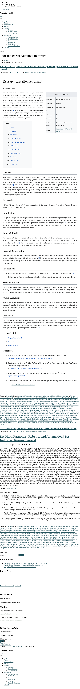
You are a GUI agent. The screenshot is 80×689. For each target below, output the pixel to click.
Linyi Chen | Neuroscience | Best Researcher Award (20, 567)
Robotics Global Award (35, 542)
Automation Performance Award (42, 533)
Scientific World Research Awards (35, 72)
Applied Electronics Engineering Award (24, 398)
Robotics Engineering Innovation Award (12, 419)
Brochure (11, 30)
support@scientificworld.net (8, 614)
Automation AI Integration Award (15, 528)
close (1, 16)
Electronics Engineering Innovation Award (13, 405)
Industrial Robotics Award (27, 537)
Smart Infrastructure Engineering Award (50, 421)
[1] (13, 110)
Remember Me (7, 639)
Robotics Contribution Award (14, 540)
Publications (13, 146)
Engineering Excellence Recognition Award (43, 408)
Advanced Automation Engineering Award (31, 396)
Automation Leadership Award (21, 533)
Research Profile (15, 138)
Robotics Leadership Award (64, 544)
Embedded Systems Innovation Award (12, 406)
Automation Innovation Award (50, 532)
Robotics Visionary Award (21, 548)
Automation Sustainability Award (21, 535)
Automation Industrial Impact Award (11, 532)
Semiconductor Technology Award (64, 419)
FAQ (9, 40)
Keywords (12, 131)
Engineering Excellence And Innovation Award (14, 408)
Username (6, 631)
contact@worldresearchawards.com (11, 620)
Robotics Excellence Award (51, 540)
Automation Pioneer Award (60, 533)
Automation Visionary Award (69, 535)
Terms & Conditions (14, 46)
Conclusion (13, 157)
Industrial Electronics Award (32, 414)
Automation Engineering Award (15, 530)
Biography (9, 396)
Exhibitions (11, 44)
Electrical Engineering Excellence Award (46, 401)
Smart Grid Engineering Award (27, 421)
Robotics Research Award (37, 546)
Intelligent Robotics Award (44, 537)
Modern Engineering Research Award (11, 417)
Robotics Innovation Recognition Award (42, 544)
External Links (14, 160)
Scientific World (5, 9)
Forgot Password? (5, 645)
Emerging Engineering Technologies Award (37, 406)
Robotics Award (56, 539)
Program (6, 28)
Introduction (13, 135)
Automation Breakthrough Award (49, 528)
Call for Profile (12, 33)
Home (6, 21)
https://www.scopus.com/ (16, 376)
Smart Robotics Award (37, 548)
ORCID (13, 488)
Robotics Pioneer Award (20, 546)
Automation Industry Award (31, 532)
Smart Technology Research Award (24, 422)
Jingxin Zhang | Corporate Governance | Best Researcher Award (23, 565)
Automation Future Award (53, 530)
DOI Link (11, 341)
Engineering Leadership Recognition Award (26, 410)
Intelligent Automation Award (20, 415)
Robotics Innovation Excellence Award (17, 544)
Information (7, 35)
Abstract (12, 127)
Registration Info (13, 39)
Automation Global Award (70, 530)
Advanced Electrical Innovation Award (57, 396)
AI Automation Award (42, 526)
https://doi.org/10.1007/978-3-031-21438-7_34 (26, 368)
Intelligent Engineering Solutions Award (42, 415)
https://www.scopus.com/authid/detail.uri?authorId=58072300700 (30, 358)
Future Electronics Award (26, 412)
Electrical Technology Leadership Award (40, 403)
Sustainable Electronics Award (44, 422)
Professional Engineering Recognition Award (38, 417)
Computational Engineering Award (46, 399)
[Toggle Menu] (1, 18)
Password (6, 635)
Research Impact (15, 149)
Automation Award (32, 528)
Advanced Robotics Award (26, 526)
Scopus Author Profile (15, 338)
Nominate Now (8, 24)
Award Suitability (15, 153)
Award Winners (12, 32)
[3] (65, 223)
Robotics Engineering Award (33, 540)
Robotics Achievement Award (22, 539)
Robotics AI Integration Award (41, 539)
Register (6, 26)
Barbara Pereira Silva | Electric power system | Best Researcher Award (25, 563)
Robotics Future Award (20, 542)
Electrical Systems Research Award (16, 403)
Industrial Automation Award (14, 414)
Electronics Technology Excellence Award (65, 405)
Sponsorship (11, 42)
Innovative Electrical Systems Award (53, 414)
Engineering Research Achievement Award (54, 410)
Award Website (13, 345)
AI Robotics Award (56, 526)
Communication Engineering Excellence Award (19, 399)
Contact (6, 47)
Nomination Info (13, 37)
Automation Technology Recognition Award (45, 535)
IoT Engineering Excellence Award (66, 415)
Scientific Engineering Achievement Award (39, 419)
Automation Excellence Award (34, 530)
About (6, 23)
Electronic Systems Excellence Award (65, 403)
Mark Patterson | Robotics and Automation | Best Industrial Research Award (38, 428)
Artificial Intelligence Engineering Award (50, 398)
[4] (39, 328)
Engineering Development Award (62, 406)
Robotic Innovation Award (61, 537)
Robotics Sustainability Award (55, 546)
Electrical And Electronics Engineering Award (19, 401)
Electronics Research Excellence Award (39, 405)
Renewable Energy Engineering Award (65, 417)
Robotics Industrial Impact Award (53, 542)
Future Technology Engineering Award (47, 412)
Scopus (8, 488)
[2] (13, 185)
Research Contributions (17, 142)
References (13, 164)
